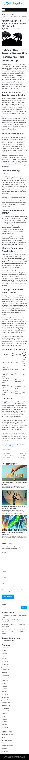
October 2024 (5, 708)
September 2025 (6, 678)
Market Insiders (14, 2)
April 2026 (4, 658)
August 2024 (5, 713)
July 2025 (4, 683)
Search (4, 604)
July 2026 (4, 650)
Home (3, 737)
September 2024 (6, 711)
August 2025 (5, 680)
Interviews (4, 743)
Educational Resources (7, 734)
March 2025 (5, 694)
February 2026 (5, 664)
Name (4, 571)
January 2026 (5, 667)
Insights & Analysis (6, 449)
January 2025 (5, 700)
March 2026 (5, 661)
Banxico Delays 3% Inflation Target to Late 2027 (14, 629)
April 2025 (4, 691)
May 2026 (4, 656)
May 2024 (4, 722)
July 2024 (4, 716)
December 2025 (6, 669)
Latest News (5, 748)
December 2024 (6, 702)
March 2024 (5, 727)
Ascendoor (10, 757)
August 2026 (5, 647)
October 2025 (5, 675)
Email (4, 578)
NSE (5, 402)
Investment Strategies (7, 745)
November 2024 (6, 705)
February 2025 (5, 697)
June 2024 (4, 719)
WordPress (22, 757)
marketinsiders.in (14, 29)
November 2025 (6, 672)
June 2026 (4, 653)
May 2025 (4, 689)
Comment (5, 552)
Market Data (5, 751)
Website (4, 584)
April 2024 (4, 724)
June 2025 (4, 686)
